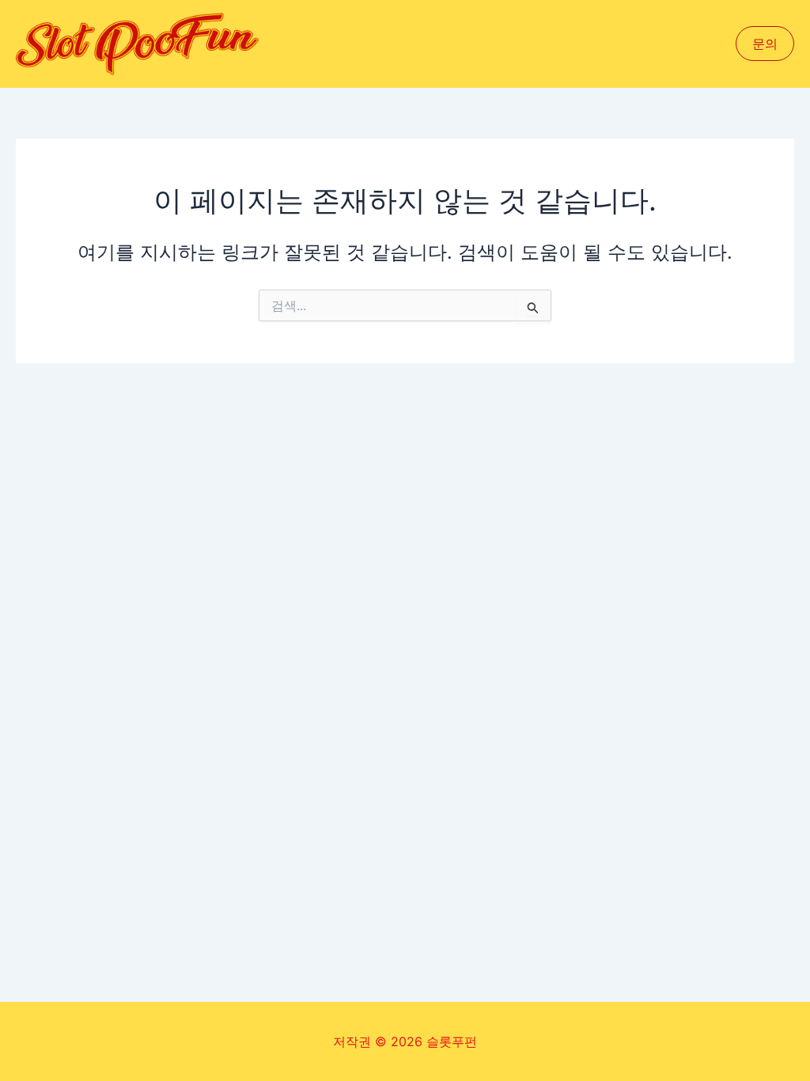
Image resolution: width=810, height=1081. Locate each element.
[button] (765, 43)
